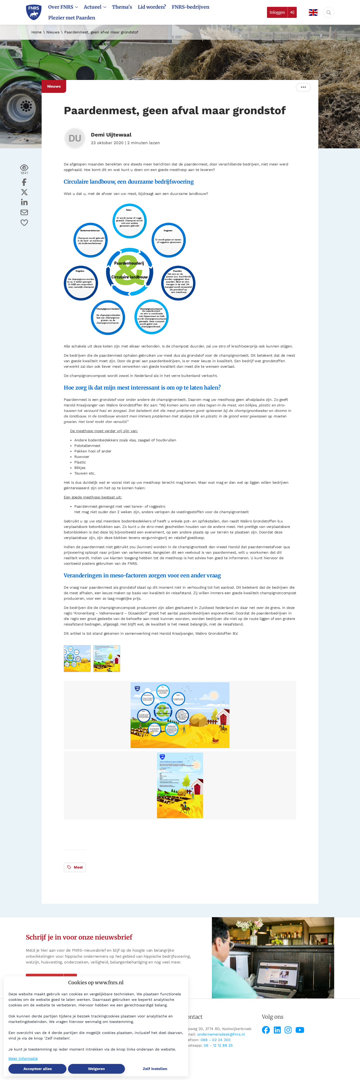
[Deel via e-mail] (24, 212)
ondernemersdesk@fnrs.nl (221, 1034)
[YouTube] (299, 1030)
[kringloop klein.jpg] (77, 671)
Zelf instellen (155, 1069)
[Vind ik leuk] (24, 222)
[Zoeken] (328, 12)
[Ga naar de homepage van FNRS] (34, 12)
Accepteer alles (37, 1069)
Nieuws (53, 32)
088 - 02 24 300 (216, 1040)
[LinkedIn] (278, 1030)
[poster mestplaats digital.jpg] (106, 671)
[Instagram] (289, 1030)
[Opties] (303, 87)
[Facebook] (267, 1030)
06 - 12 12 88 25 (218, 1045)
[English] (311, 12)
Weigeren (96, 1069)
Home (36, 32)
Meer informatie (23, 1058)
